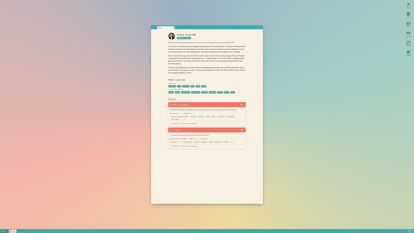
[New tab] (176, 27)
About (159, 27)
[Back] (152, 27)
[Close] (261, 27)
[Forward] (155, 27)
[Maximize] (258, 27)
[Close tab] (172, 27)
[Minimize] (255, 27)
